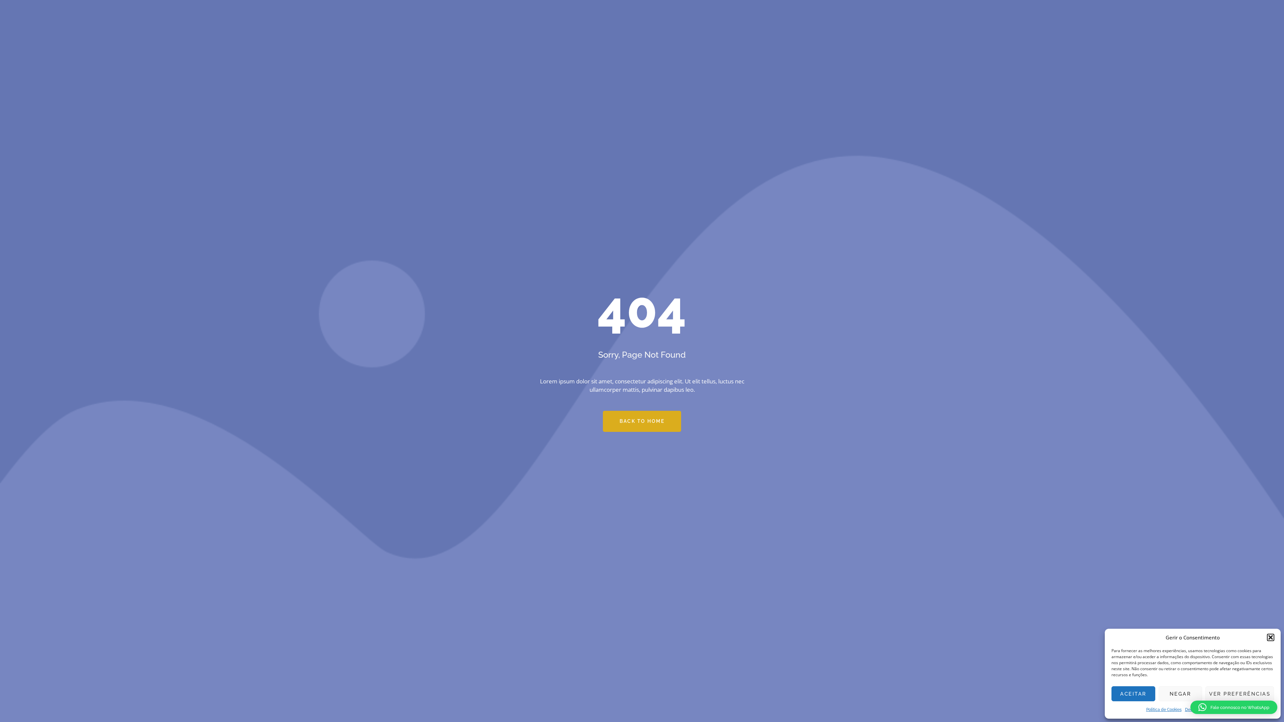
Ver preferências (1239, 694)
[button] (1270, 637)
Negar (1180, 694)
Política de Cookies (1164, 709)
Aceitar (1133, 694)
